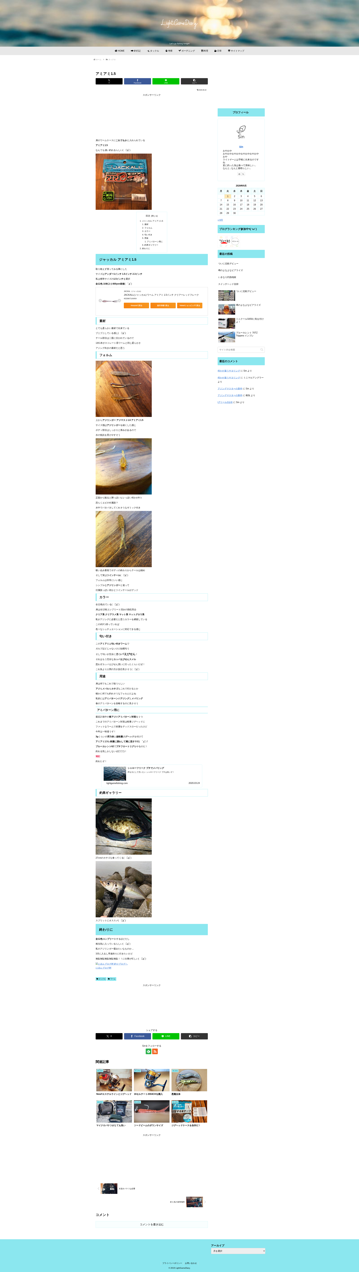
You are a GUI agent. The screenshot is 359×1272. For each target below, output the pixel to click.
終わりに (146, 248)
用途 (146, 238)
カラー (147, 231)
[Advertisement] (152, 116)
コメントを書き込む (152, 1224)
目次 (148, 216)
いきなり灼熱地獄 (227, 277)
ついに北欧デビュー (228, 263)
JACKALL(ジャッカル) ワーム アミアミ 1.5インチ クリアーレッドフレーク (161, 295)
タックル (102, 979)
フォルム (148, 228)
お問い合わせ (191, 1263)
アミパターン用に (155, 241)
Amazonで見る (136, 305)
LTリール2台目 (225, 402)
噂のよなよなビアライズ (230, 270)
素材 (146, 224)
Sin (241, 146)
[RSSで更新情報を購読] (155, 1051)
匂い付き (148, 235)
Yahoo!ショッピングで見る (190, 305)
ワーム (112, 979)
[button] (194, 81)
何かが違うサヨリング (229, 371)
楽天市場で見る (163, 305)
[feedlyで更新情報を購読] (148, 1051)
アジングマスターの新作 (230, 388)
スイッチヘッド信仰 (228, 284)
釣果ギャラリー (151, 245)
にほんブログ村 (103, 968)
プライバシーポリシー (172, 1263)
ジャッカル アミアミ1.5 (152, 221)
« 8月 (220, 220)
